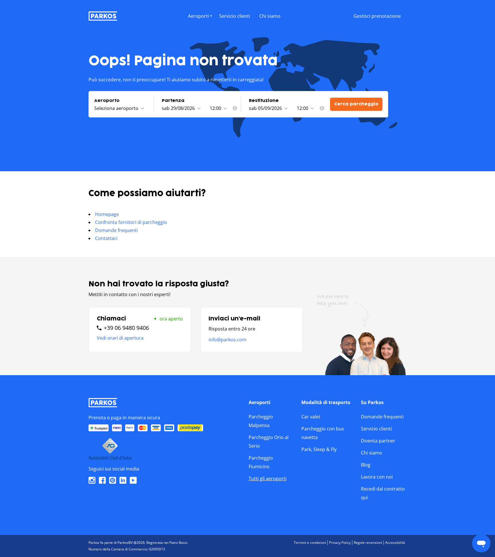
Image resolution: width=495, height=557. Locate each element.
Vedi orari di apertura (120, 338)
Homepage (107, 214)
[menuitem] (235, 108)
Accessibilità (395, 542)
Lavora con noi (377, 477)
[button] (200, 22)
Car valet (310, 417)
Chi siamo (371, 453)
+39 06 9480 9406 (126, 327)
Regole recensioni (368, 542)
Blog (365, 465)
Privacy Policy (340, 542)
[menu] (200, 14)
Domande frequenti (116, 230)
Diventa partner (378, 441)
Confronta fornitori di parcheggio (131, 222)
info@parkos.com (227, 339)
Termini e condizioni (310, 542)
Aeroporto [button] (106, 101)
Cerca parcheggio (356, 104)
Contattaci (106, 238)
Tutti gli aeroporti (267, 478)
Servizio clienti (376, 429)
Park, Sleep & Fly (319, 449)
